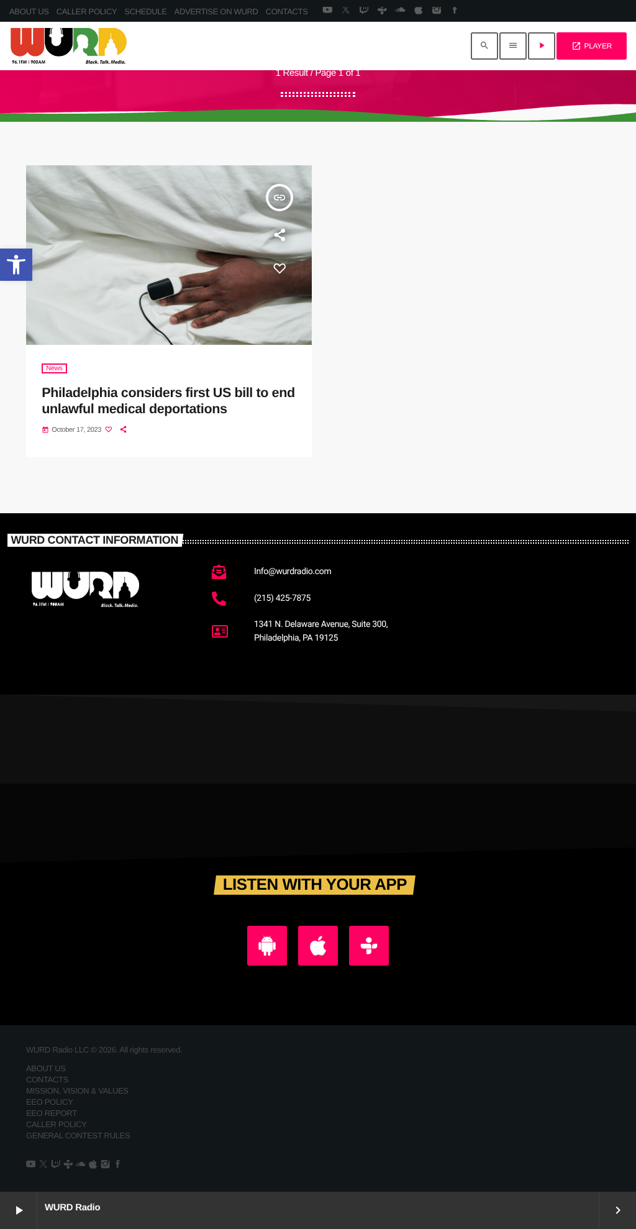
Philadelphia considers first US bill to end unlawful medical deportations (168, 400)
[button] (16, 265)
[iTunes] (418, 11)
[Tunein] (382, 11)
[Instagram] (436, 11)
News (54, 368)
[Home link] (69, 46)
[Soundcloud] (400, 11)
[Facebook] (455, 11)
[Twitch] (364, 11)
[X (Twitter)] (346, 11)
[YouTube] (328, 11)
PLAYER (591, 46)
